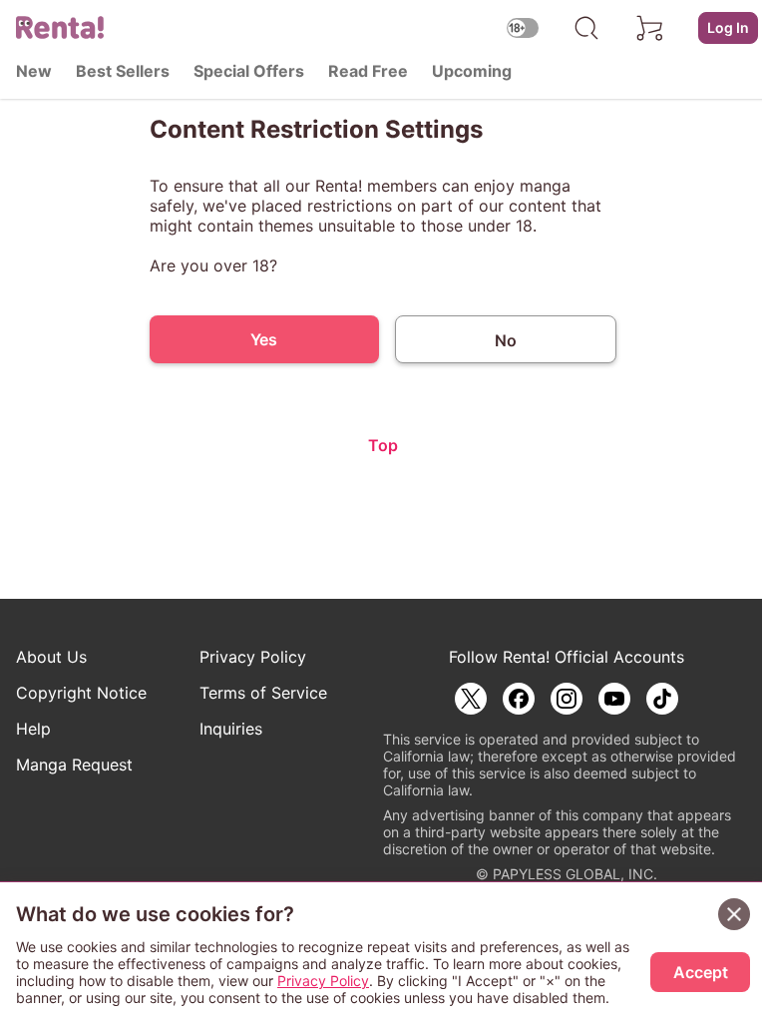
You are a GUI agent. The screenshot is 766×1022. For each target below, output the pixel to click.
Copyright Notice (81, 693)
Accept (700, 972)
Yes (263, 339)
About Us (51, 657)
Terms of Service (263, 693)
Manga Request (74, 764)
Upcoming (472, 71)
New (34, 71)
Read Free (368, 71)
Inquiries (230, 729)
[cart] (650, 28)
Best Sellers (123, 71)
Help (33, 729)
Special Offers (248, 71)
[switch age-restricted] (523, 27)
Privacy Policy (252, 657)
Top (383, 445)
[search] (586, 28)
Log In (728, 27)
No (506, 340)
